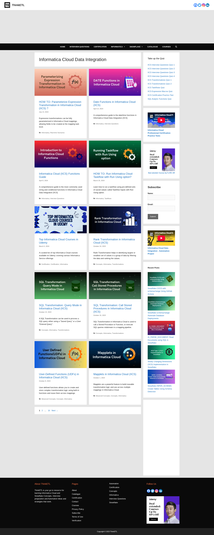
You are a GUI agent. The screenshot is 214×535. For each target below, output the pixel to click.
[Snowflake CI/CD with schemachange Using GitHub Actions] (161, 279)
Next (55, 410)
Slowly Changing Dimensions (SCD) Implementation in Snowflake (160, 364)
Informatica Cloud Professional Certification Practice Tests (159, 133)
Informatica (117, 47)
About (74, 490)
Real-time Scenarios (57, 133)
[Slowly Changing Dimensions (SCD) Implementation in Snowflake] (161, 352)
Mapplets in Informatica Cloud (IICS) (114, 374)
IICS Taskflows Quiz (156, 88)
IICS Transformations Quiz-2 (160, 84)
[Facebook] (195, 5)
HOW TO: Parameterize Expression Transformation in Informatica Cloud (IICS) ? (60, 105)
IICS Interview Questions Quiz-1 (161, 65)
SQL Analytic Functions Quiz (160, 99)
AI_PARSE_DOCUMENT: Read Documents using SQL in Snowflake (161, 340)
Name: (150, 193)
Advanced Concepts (48, 399)
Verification (76, 521)
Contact (75, 502)
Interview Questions (79, 47)
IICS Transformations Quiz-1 (160, 80)
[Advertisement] (107, 26)
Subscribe (76, 513)
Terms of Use (77, 517)
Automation (114, 484)
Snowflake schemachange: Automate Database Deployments (159, 316)
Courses (166, 47)
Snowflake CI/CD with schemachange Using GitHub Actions (160, 291)
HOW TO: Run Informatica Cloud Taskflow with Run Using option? (112, 175)
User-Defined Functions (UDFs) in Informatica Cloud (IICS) (59, 376)
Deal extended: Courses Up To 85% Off (161, 173)
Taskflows (108, 198)
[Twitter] (199, 5)
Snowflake (135, 47)
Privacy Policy (78, 509)
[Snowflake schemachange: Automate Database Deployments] (161, 303)
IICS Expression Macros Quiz (160, 91)
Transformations (118, 264)
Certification (100, 47)
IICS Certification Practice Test (160, 95)
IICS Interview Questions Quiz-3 (161, 72)
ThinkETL (18, 5)
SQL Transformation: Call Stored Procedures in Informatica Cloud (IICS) (112, 308)
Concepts (99, 264)
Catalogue (152, 47)
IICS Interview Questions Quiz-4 (161, 76)
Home (62, 47)
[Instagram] (203, 5)
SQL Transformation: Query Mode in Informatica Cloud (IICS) (60, 307)
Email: (150, 204)
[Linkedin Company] (207, 5)
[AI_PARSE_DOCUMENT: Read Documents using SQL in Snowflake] (161, 328)
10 (49, 410)
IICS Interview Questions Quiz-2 (161, 69)
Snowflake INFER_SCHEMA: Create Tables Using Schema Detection (160, 389)
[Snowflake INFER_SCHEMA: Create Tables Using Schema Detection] (161, 377)
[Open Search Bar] (176, 46)
